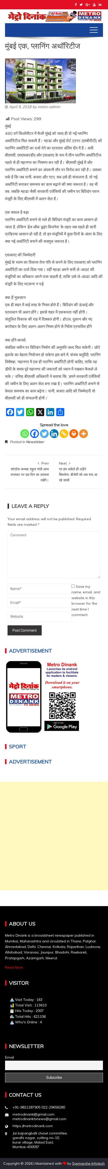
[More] (83, 433)
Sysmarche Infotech (88, 1163)
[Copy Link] (64, 433)
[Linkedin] (54, 433)
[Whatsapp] (24, 433)
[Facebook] (34, 433)
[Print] (73, 433)
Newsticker (35, 442)
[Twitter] (44, 433)
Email (9, 1057)
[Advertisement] (54, 836)
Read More (14, 967)
